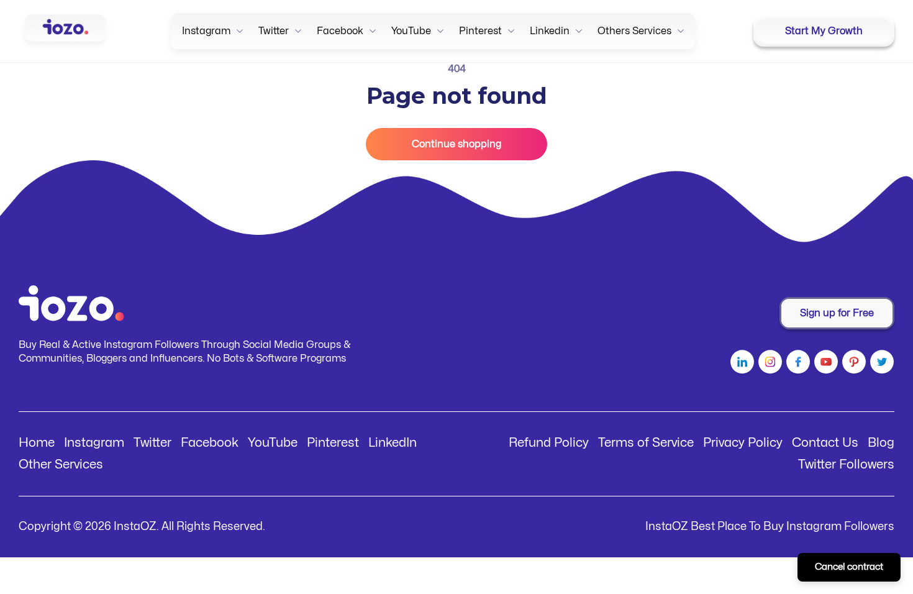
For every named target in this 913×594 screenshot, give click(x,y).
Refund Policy (549, 443)
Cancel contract (849, 567)
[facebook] (797, 364)
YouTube (273, 443)
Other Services (61, 464)
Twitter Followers (846, 464)
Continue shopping (456, 144)
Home (37, 443)
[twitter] (880, 364)
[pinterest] (852, 364)
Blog (881, 443)
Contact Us (825, 443)
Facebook (209, 443)
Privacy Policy (743, 443)
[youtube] (824, 364)
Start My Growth (824, 31)
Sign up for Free (837, 313)
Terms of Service (646, 443)
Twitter (152, 443)
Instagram (94, 443)
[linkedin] (741, 364)
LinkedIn (392, 443)
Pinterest (333, 443)
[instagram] (769, 364)
